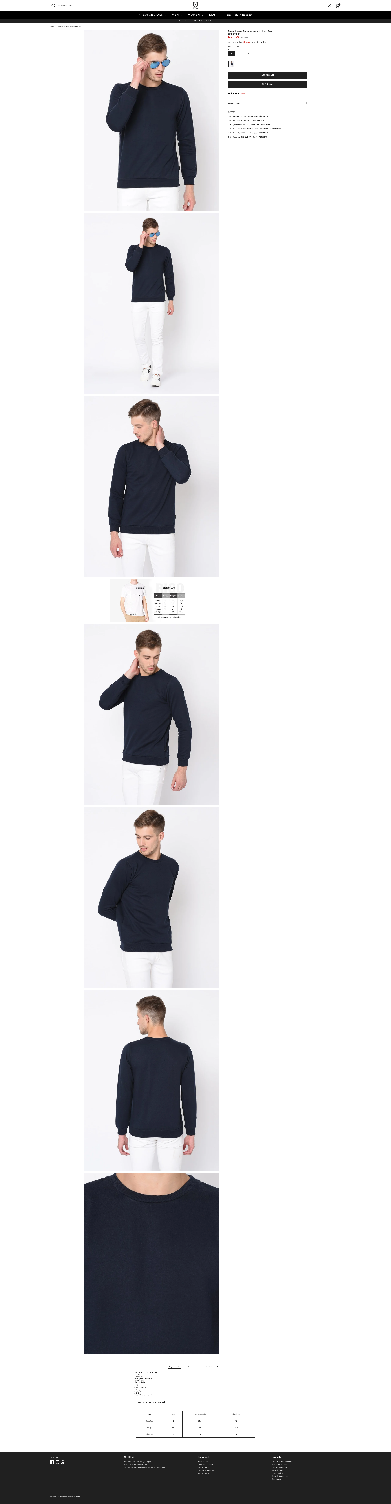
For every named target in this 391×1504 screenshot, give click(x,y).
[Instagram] (57, 1462)
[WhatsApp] (62, 1462)
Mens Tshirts (203, 1462)
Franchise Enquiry (279, 1468)
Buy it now (267, 84)
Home (52, 26)
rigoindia (64, 1496)
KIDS (213, 15)
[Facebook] (52, 1462)
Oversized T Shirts (205, 1464)
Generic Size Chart (214, 1367)
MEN (176, 15)
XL (248, 53)
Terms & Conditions (280, 1476)
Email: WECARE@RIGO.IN (135, 1464)
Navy (231, 63)
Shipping (246, 42)
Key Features (174, 1367)
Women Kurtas (204, 1473)
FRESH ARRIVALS (151, 15)
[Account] (330, 6)
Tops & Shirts (203, 1468)
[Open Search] (53, 6)
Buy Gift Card (277, 1470)
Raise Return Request (238, 15)
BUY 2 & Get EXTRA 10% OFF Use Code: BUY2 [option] (195, 21)
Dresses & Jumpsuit (206, 1470)
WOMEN (194, 15)
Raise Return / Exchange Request (138, 1462)
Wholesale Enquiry (279, 1464)
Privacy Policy (277, 1473)
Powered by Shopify (74, 1496)
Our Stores (276, 1479)
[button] (234, 34)
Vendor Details (234, 103)
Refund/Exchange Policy (282, 1462)
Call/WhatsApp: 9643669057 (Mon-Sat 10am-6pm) (145, 1468)
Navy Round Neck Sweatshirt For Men (69, 26)
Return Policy (193, 1367)
